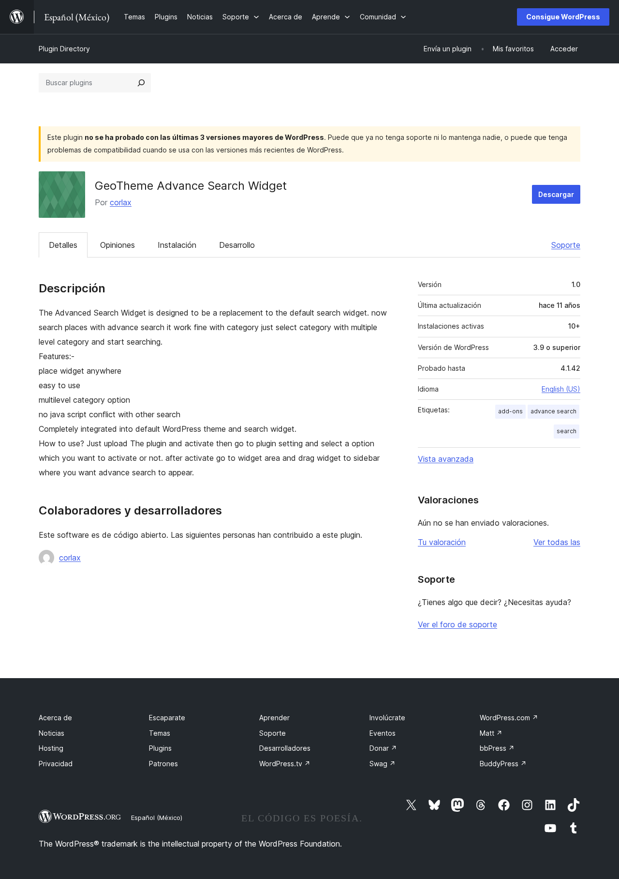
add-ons (510, 411)
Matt (491, 733)
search (566, 431)
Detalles (63, 245)
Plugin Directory (64, 49)
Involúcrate (387, 717)
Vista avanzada (445, 459)
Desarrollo (237, 245)
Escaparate (167, 717)
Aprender (274, 717)
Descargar (556, 194)
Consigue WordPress (563, 17)
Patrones (163, 763)
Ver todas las (556, 542)
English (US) (561, 389)
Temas (159, 733)
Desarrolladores (284, 748)
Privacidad (56, 763)
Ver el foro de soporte (457, 624)
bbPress (497, 748)
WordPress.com (509, 717)
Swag (382, 763)
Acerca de (55, 717)
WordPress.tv (284, 763)
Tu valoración (442, 542)
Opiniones (117, 245)
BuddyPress (503, 763)
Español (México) (156, 817)
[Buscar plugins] (141, 82)
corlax (121, 202)
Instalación (177, 245)
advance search (553, 411)
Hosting (51, 748)
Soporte (565, 245)
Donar (383, 748)
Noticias (51, 733)
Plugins (160, 748)
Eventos (382, 733)
